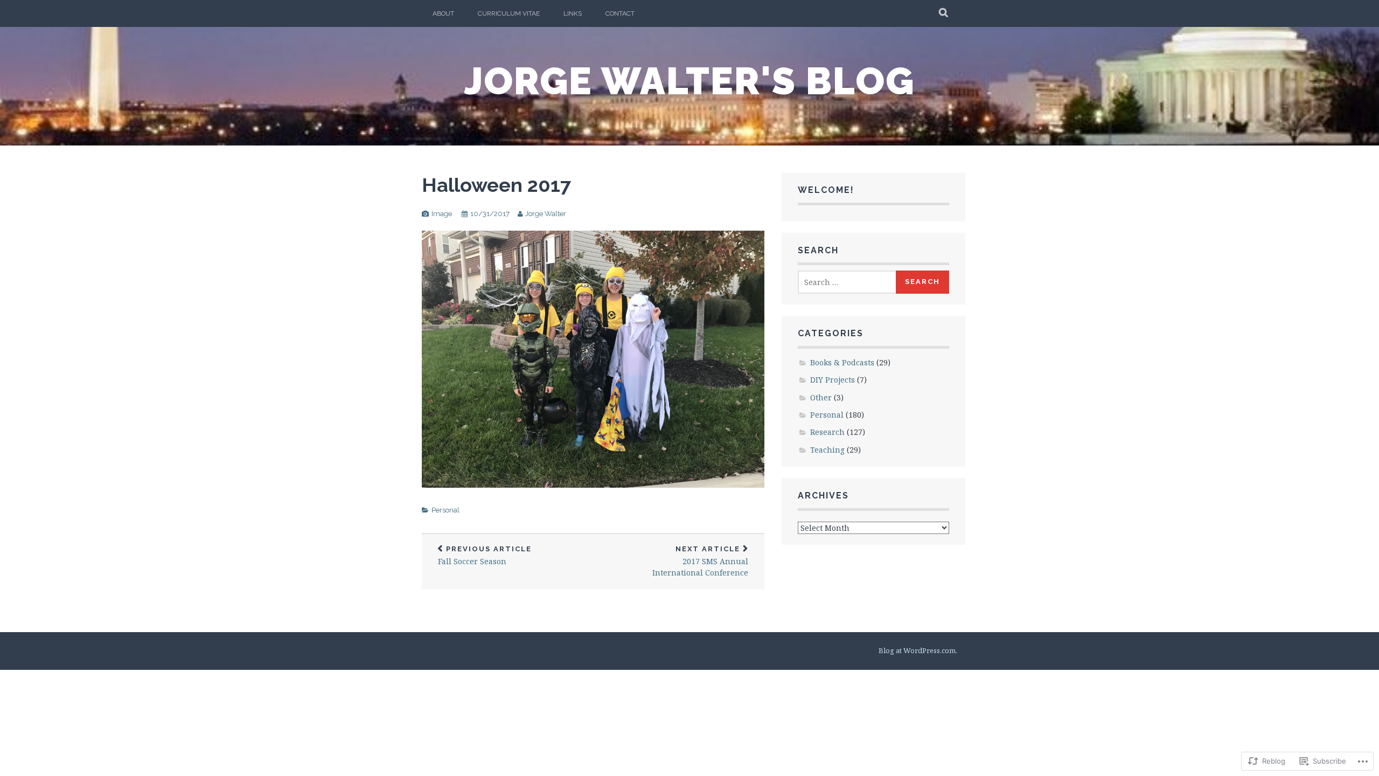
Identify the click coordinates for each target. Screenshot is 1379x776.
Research (827, 432)
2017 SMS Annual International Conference (700, 561)
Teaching (827, 450)
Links (572, 13)
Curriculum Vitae (509, 13)
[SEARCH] (944, 13)
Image (441, 214)
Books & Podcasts (842, 362)
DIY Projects (832, 380)
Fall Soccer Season (485, 556)
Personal (445, 510)
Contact (620, 13)
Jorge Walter (545, 214)
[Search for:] (847, 282)
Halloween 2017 (496, 185)
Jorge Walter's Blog (689, 81)
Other (821, 397)
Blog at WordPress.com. (918, 650)
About (443, 13)
